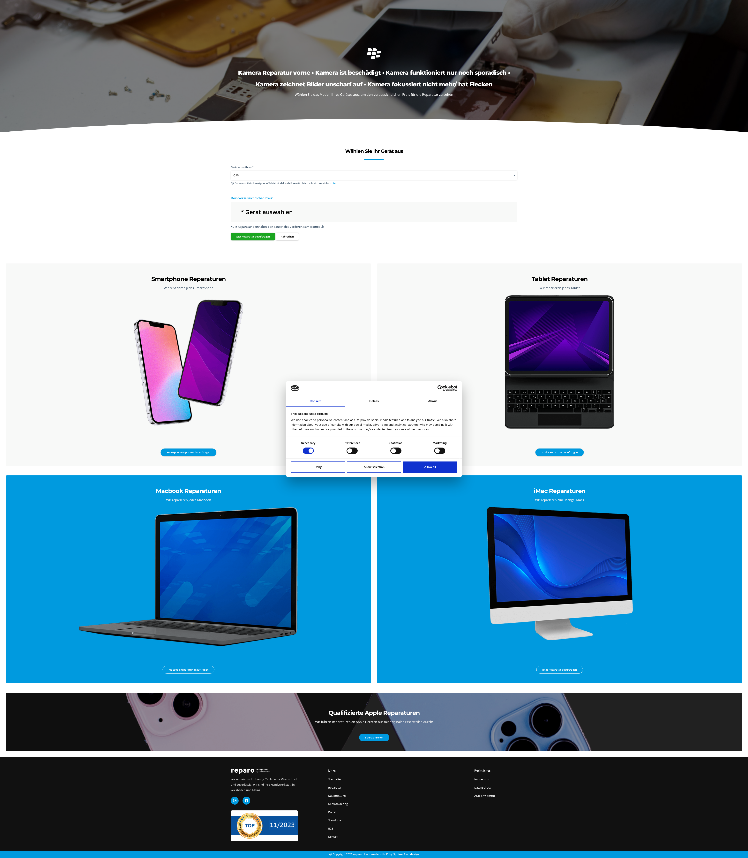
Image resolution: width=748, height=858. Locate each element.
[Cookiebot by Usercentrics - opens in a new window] (440, 388)
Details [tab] (374, 401)
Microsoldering (338, 804)
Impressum (481, 779)
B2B (330, 828)
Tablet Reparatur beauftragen (560, 452)
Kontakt (333, 836)
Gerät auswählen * (242, 167)
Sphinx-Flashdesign (406, 854)
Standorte (334, 820)
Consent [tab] (315, 401)
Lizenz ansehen (374, 737)
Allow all (430, 467)
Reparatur (334, 787)
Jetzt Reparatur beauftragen (253, 236)
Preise (332, 812)
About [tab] (432, 401)
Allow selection (374, 467)
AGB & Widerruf (484, 796)
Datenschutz (482, 787)
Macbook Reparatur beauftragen (188, 669)
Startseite (334, 779)
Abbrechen (287, 236)
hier (334, 183)
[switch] (352, 451)
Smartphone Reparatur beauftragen (188, 452)
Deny (318, 467)
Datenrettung (337, 796)
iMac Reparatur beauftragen (559, 669)
